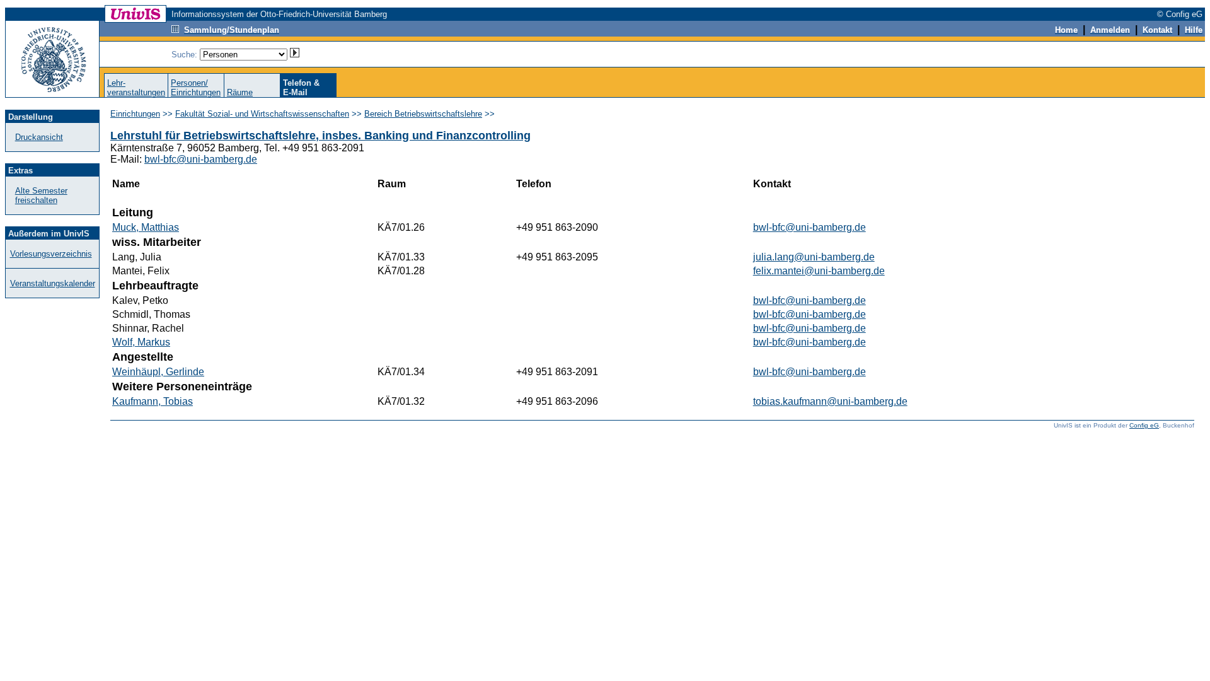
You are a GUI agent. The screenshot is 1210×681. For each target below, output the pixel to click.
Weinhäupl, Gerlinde (158, 371)
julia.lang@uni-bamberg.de (814, 257)
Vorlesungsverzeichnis (51, 254)
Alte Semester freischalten (41, 195)
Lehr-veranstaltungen (136, 87)
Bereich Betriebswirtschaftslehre (423, 114)
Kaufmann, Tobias (152, 401)
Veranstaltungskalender (52, 283)
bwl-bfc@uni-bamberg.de (200, 159)
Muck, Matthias (145, 227)
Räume (240, 92)
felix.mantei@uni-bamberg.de (819, 270)
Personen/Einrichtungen (196, 87)
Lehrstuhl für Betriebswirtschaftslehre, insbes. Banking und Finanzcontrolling (320, 135)
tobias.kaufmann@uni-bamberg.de (830, 401)
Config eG (1144, 425)
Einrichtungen (135, 114)
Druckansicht (39, 137)
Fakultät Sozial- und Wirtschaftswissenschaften (262, 114)
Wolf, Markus (141, 342)
